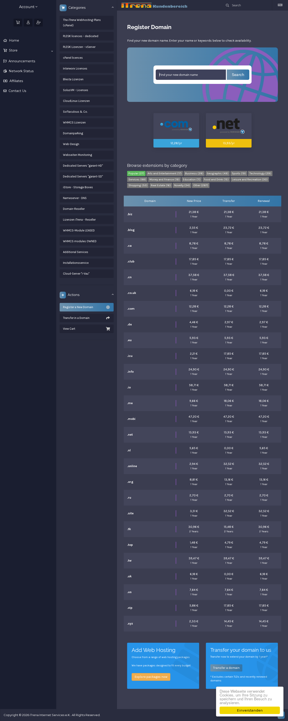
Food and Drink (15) (216, 179)
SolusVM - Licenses (75, 90)
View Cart (69, 328)
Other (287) (200, 185)
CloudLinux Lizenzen (76, 101)
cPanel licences (73, 57)
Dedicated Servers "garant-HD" (83, 165)
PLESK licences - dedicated (80, 36)
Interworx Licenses (75, 68)
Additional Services (75, 252)
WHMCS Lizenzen (74, 122)
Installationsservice (76, 262)
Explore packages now (151, 677)
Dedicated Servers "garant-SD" (83, 176)
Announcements (21, 61)
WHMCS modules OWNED (80, 241)
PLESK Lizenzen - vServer (79, 47)
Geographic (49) (217, 173)
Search (238, 74)
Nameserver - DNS (75, 198)
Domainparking (73, 133)
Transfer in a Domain (76, 318)
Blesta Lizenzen (73, 79)
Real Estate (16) (161, 185)
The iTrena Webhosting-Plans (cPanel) (82, 22)
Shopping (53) (137, 185)
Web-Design (71, 144)
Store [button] (13, 50)
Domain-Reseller (74, 208)
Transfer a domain (226, 668)
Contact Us (17, 91)
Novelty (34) (182, 185)
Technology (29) (260, 173)
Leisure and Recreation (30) (250, 179)
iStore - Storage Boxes (78, 187)
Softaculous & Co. (75, 111)
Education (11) (191, 179)
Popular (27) (136, 173)
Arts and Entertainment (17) (165, 173)
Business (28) (194, 173)
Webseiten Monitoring (77, 155)
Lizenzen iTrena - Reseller (79, 219)
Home (13, 40)
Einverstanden (250, 710)
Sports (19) (239, 173)
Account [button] (27, 7)
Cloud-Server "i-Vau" (76, 273)
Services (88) (137, 179)
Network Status (21, 71)
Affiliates (16, 81)
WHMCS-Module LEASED (79, 230)
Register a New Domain (78, 307)
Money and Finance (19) (164, 179)
